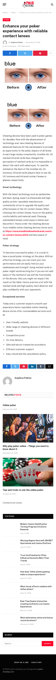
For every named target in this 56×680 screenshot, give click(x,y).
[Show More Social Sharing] (50, 53)
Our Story (36, 662)
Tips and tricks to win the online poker (23, 490)
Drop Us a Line (21, 662)
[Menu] (4, 4)
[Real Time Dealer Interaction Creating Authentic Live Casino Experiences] (10, 605)
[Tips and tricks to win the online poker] (28, 472)
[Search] (51, 4)
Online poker (10, 405)
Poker (6, 20)
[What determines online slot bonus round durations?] (10, 621)
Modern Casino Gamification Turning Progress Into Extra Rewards (33, 527)
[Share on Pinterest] (40, 53)
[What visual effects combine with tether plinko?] (10, 590)
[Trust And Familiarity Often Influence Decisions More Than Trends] (10, 559)
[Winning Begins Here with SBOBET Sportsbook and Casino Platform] (10, 544)
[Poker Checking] (28, 4)
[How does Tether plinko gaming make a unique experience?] (10, 575)
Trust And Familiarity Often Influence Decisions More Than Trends (34, 558)
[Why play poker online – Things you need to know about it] (28, 428)
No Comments (10, 46)
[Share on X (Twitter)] (25, 53)
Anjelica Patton (17, 42)
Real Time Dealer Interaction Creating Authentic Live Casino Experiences (34, 604)
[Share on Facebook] (10, 53)
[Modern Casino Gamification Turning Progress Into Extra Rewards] (10, 527)
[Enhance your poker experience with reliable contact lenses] (28, 75)
